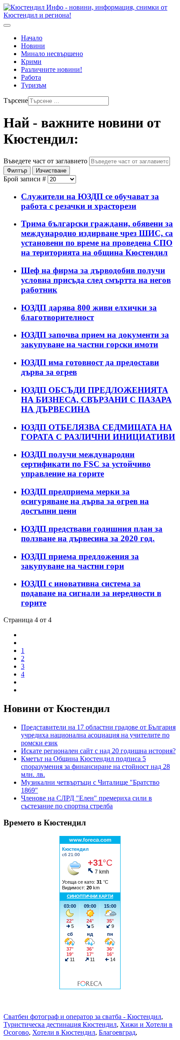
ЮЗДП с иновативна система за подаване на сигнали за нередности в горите (91, 593)
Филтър (17, 170)
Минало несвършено (52, 53)
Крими (31, 61)
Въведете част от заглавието (46, 161)
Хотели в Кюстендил (63, 1032)
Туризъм (33, 85)
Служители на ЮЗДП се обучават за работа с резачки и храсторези (90, 201)
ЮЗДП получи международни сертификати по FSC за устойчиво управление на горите (86, 464)
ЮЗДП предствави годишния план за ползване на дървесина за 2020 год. (92, 533)
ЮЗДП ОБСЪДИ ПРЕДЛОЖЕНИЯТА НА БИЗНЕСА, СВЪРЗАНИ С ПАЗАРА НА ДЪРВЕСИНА (96, 399)
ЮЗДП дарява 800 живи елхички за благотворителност (89, 312)
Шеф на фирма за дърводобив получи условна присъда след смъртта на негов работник (96, 280)
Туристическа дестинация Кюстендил (60, 1024)
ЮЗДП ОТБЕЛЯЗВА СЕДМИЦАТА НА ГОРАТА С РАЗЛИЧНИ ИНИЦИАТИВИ (98, 432)
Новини (33, 45)
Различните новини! (51, 69)
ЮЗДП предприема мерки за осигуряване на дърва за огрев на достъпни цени (85, 501)
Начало (31, 38)
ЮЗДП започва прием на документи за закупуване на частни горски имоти (95, 339)
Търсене (15, 100)
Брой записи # (25, 179)
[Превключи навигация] (6, 25)
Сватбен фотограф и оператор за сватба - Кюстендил (82, 1016)
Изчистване (51, 170)
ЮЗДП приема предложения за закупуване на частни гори (80, 561)
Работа (31, 77)
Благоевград (117, 1032)
